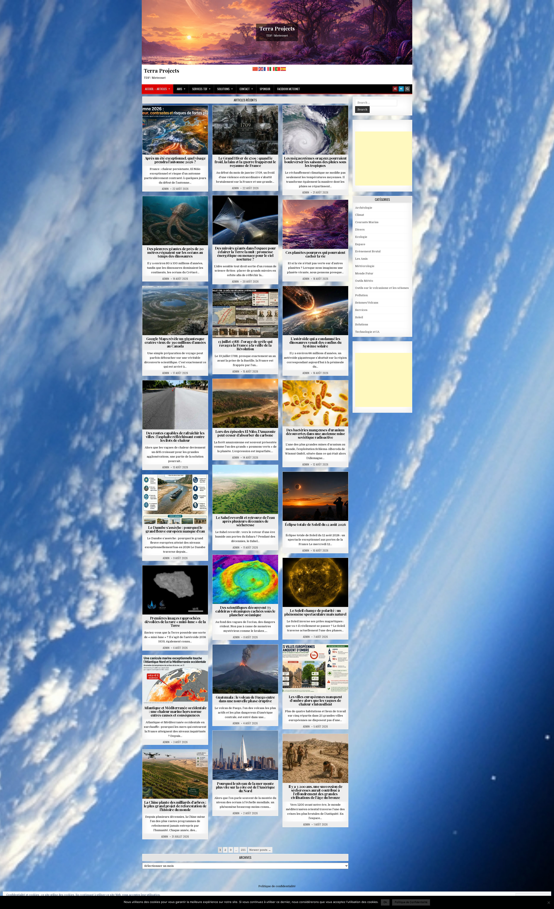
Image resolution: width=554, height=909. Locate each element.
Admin (165, 188)
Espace (226, 206)
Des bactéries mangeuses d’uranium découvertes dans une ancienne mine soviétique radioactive (315, 433)
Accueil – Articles (156, 89)
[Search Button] (407, 88)
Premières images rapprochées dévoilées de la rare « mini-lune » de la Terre (175, 622)
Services (361, 310)
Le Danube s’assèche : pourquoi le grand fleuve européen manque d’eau (175, 529)
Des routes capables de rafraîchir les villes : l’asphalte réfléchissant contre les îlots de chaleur (175, 436)
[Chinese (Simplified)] (255, 68)
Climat (237, 389)
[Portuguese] (278, 68)
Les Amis (361, 258)
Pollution (244, 206)
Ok (385, 902)
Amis (179, 89)
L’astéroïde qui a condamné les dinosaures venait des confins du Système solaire (315, 342)
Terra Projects (277, 28)
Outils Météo (364, 280)
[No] (548, 902)
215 (243, 849)
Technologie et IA (247, 210)
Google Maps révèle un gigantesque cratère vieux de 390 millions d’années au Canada (175, 342)
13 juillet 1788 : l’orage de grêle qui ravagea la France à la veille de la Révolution (245, 345)
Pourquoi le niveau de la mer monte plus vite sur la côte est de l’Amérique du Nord (245, 787)
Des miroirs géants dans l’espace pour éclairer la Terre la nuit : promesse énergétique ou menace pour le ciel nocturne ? (245, 253)
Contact (245, 89)
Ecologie (254, 475)
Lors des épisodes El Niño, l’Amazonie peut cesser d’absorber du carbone (245, 433)
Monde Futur (177, 760)
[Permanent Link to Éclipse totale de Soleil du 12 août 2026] (315, 496)
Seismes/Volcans (247, 565)
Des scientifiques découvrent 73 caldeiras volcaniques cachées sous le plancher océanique (245, 611)
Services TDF (199, 89)
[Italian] (272, 68)
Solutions (223, 89)
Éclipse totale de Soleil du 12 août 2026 (315, 524)
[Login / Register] (401, 88)
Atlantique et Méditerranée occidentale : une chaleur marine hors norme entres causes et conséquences (175, 711)
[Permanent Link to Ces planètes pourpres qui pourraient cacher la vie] (315, 224)
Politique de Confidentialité (411, 902)
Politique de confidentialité (277, 886)
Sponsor (265, 89)
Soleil (317, 568)
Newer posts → (260, 849)
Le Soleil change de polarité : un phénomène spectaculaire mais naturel (315, 612)
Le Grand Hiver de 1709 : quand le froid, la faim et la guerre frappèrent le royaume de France (245, 162)
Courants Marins (247, 741)
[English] (261, 68)
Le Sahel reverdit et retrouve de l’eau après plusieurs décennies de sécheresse (245, 521)
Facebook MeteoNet (288, 89)
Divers (188, 206)
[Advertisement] (387, 158)
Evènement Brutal (235, 116)
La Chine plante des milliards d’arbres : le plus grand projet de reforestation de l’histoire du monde (175, 806)
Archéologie (169, 206)
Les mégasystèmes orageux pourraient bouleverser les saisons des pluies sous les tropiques (315, 162)
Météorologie (176, 116)
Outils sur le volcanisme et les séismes (382, 288)
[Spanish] (283, 68)
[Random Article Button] (395, 88)
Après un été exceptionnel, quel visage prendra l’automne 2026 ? (175, 160)
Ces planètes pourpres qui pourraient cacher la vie (315, 254)
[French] (266, 68)
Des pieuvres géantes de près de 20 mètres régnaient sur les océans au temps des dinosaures (175, 252)
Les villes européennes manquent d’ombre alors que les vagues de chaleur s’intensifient (315, 700)
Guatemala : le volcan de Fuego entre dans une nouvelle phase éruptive (245, 699)
